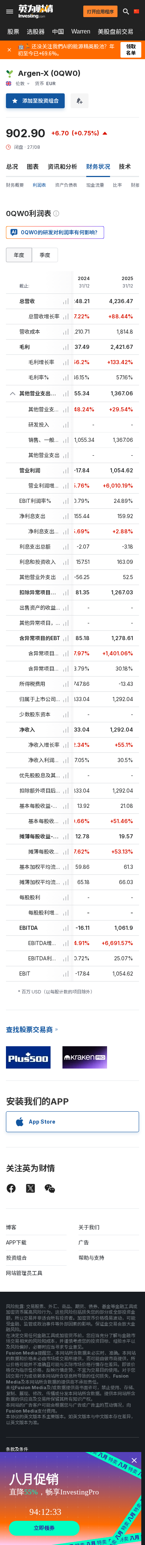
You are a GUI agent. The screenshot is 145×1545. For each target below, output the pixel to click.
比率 (117, 185)
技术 (125, 166)
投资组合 (16, 1258)
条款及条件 (17, 1449)
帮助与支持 (91, 1258)
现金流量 (95, 185)
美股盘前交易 (115, 32)
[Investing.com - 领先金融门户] (36, 11)
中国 (58, 32)
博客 (11, 1227)
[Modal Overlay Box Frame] (70, 1498)
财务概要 (15, 185)
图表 (33, 166)
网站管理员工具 (24, 1273)
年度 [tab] (19, 255)
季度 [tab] (45, 255)
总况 (12, 166)
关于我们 (88, 1227)
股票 (13, 32)
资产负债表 (66, 185)
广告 (83, 1242)
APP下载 (16, 1242)
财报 (135, 185)
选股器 (36, 32)
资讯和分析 (62, 166)
